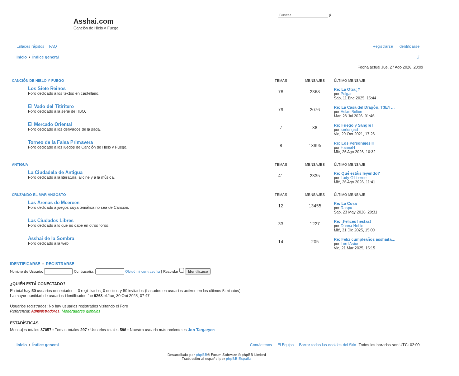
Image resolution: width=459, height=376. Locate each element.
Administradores (45, 311)
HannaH (348, 147)
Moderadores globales (81, 311)
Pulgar (346, 93)
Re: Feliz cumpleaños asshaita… (365, 239)
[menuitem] (51, 46)
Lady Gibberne (353, 177)
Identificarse (25, 264)
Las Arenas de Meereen (54, 202)
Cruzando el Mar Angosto (39, 195)
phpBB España (238, 359)
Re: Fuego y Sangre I (353, 125)
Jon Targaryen (201, 330)
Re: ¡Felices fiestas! (352, 221)
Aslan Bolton (351, 111)
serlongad (349, 129)
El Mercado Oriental (50, 124)
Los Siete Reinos (47, 88)
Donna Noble (352, 226)
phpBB (201, 355)
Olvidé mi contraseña (142, 271)
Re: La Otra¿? (347, 89)
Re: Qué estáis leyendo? (357, 173)
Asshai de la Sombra (51, 238)
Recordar (171, 271)
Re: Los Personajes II (354, 143)
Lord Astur (350, 243)
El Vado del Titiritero (51, 106)
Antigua (20, 164)
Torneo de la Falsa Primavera (60, 142)
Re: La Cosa (345, 203)
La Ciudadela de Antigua (55, 172)
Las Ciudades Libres (51, 220)
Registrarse (60, 264)
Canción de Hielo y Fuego (38, 81)
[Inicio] (43, 23)
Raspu (346, 208)
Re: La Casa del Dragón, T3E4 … (364, 107)
